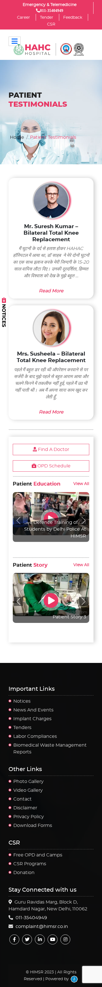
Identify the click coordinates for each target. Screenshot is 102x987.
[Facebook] (14, 939)
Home (17, 137)
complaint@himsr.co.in (42, 926)
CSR (51, 24)
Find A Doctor (53, 449)
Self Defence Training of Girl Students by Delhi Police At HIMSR (55, 529)
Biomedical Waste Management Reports (50, 748)
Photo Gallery (28, 781)
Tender (46, 18)
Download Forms (32, 825)
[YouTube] (53, 939)
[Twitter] (27, 939)
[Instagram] (65, 939)
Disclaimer (25, 808)
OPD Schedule (53, 466)
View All (81, 484)
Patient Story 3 (69, 617)
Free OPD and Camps (37, 855)
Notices (22, 701)
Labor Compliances (35, 736)
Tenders (22, 727)
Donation (24, 872)
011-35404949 (31, 917)
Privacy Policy (28, 816)
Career (23, 18)
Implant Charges (32, 719)
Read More (51, 291)
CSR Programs (29, 864)
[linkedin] (40, 939)
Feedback (72, 18)
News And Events (33, 710)
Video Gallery (28, 790)
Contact (22, 799)
